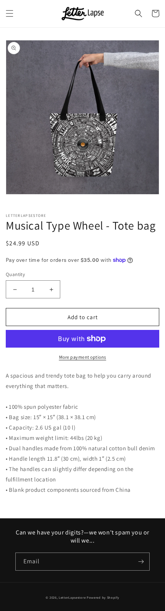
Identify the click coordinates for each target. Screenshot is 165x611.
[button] (9, 13)
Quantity (15, 274)
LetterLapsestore (72, 597)
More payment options (82, 357)
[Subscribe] (140, 562)
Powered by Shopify (103, 597)
